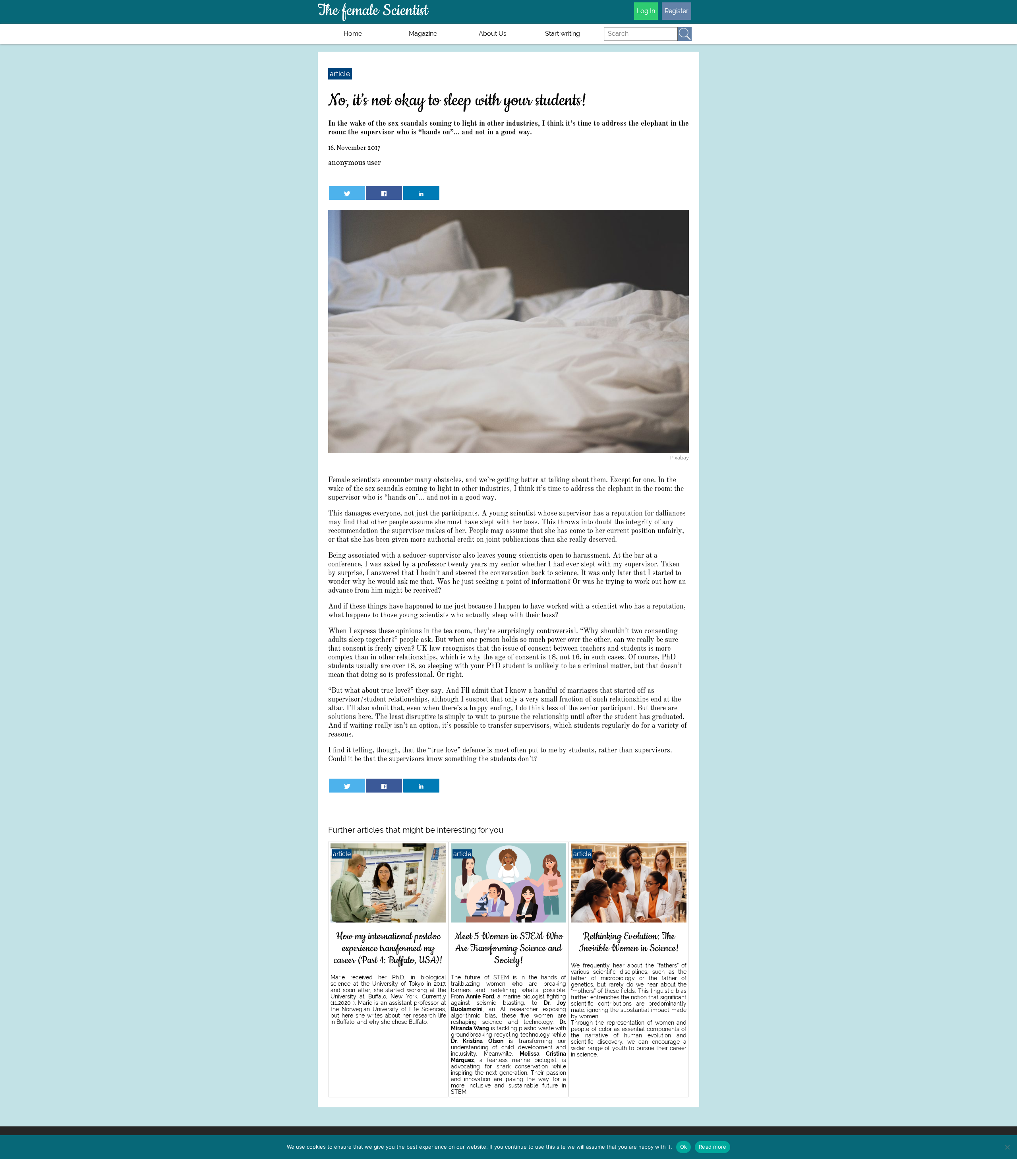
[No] (1007, 1147)
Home (353, 33)
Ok (683, 1146)
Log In (646, 11)
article (340, 74)
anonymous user (354, 163)
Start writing (562, 33)
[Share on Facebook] (384, 193)
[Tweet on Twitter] (347, 193)
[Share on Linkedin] (421, 193)
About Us (493, 33)
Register (676, 11)
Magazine (423, 33)
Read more (712, 1146)
